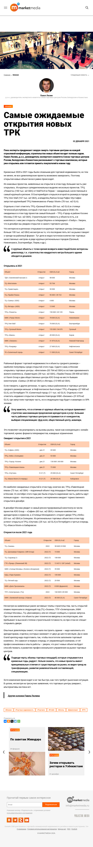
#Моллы (61, 710)
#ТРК (84, 710)
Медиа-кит (62, 829)
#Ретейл (51, 710)
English (74, 829)
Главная (7, 75)
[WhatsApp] (18, 721)
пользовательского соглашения (19, 813)
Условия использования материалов (42, 829)
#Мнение (8, 106)
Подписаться (51, 804)
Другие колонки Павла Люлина (24, 695)
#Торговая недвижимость (25, 710)
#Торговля (41, 710)
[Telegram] (15, 721)
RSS (68, 829)
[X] (12, 721)
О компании (21, 829)
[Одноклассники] (8, 721)
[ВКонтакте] (5, 721)
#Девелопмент (73, 710)
